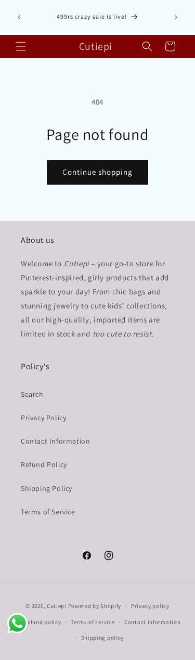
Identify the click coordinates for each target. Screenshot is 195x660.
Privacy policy (150, 606)
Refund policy (42, 622)
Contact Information (55, 441)
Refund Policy (44, 464)
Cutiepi (57, 606)
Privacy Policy (43, 417)
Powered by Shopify (95, 606)
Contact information (152, 622)
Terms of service (92, 622)
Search (32, 394)
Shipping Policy (46, 488)
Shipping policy (102, 637)
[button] (20, 46)
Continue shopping (97, 172)
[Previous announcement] (19, 17)
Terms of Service (48, 511)
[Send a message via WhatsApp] (17, 623)
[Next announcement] (175, 17)
